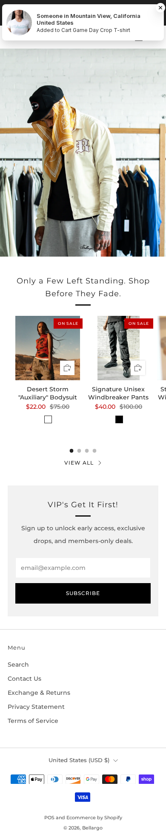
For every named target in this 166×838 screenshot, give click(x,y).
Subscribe (83, 593)
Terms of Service (33, 721)
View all (79, 462)
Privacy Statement (36, 707)
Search (18, 664)
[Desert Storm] (47, 348)
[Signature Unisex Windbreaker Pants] (118, 348)
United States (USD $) (79, 760)
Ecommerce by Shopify (94, 818)
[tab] (72, 451)
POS (49, 818)
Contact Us (24, 678)
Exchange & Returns (39, 692)
